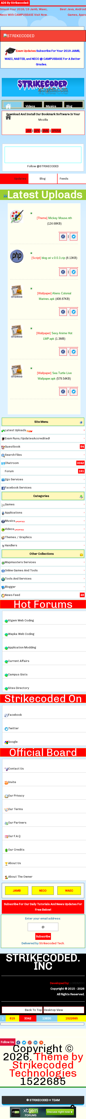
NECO (43, 890)
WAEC (69, 890)
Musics (49, 106)
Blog (69, 106)
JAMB (17, 890)
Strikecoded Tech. (52, 943)
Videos (29, 106)
